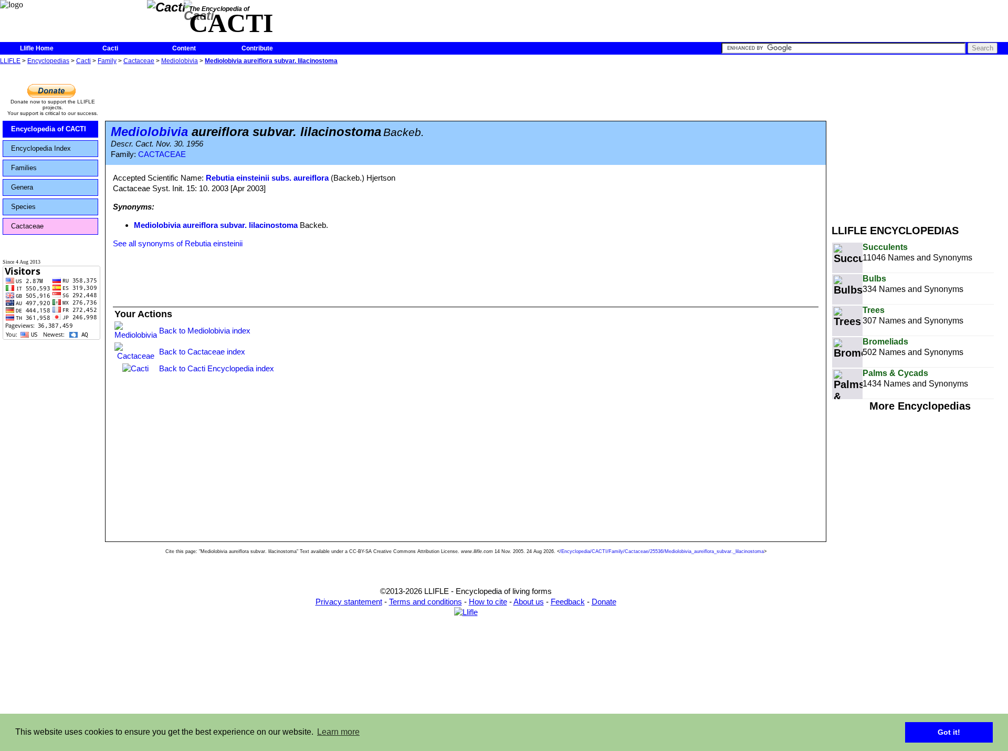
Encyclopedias (48, 61)
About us (528, 601)
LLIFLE (10, 61)
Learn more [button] (338, 731)
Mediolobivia (179, 61)
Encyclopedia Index (41, 148)
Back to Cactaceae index (202, 351)
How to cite (488, 601)
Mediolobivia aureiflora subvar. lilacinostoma (271, 61)
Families (24, 168)
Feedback (568, 601)
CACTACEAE (162, 154)
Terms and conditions (425, 601)
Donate (604, 601)
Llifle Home (37, 48)
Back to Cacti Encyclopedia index (216, 368)
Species (23, 207)
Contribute (257, 48)
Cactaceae (138, 61)
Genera (22, 187)
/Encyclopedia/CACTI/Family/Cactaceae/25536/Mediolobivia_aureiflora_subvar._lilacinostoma (662, 551)
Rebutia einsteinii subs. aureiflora (267, 177)
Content (184, 48)
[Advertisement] (920, 140)
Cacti (110, 48)
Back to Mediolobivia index (204, 330)
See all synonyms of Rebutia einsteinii (178, 243)
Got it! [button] (949, 732)
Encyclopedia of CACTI (48, 129)
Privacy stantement (349, 601)
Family (107, 61)
